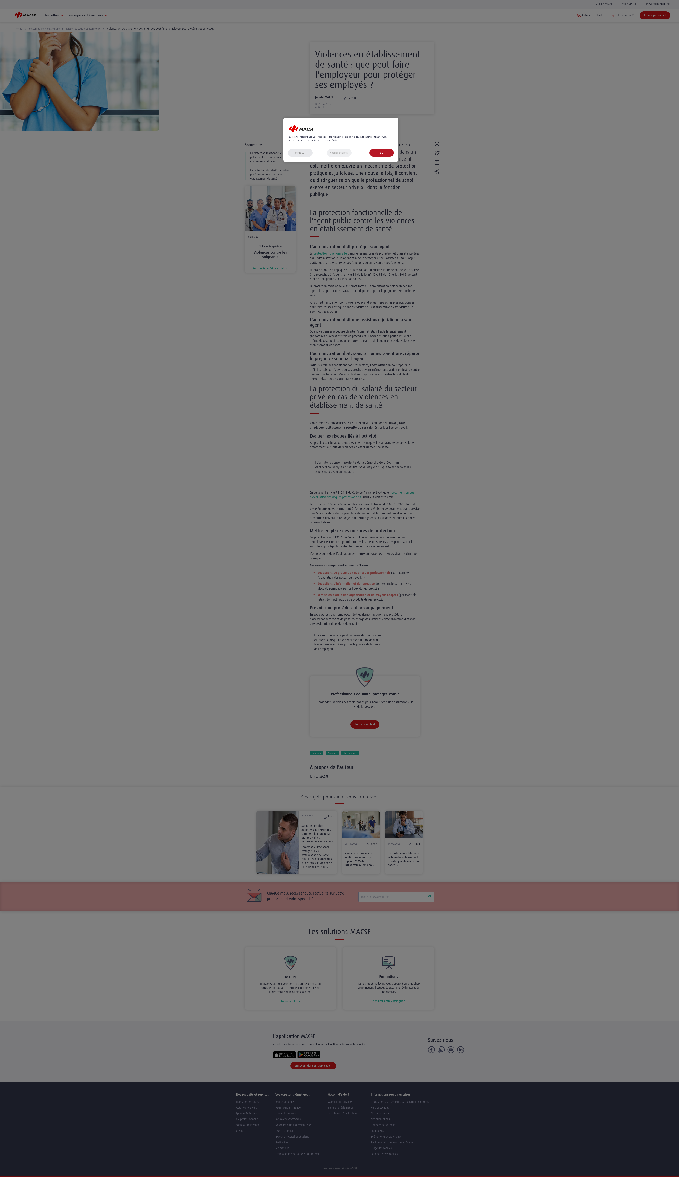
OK (381, 152)
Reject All (300, 152)
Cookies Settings (339, 152)
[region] (340, 140)
